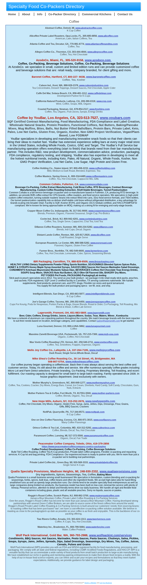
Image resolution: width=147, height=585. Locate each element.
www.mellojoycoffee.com (104, 350)
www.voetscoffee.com (106, 342)
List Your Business (106, 583)
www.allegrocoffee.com (100, 52)
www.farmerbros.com (96, 251)
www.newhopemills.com (100, 401)
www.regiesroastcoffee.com (104, 495)
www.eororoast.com (101, 243)
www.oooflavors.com (104, 420)
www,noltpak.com (95, 412)
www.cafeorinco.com (103, 427)
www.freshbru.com (99, 109)
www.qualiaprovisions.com (118, 471)
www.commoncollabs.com (94, 184)
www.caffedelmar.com (99, 93)
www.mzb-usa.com (108, 334)
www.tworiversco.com (99, 519)
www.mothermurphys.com (100, 382)
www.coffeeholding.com (102, 168)
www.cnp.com (104, 101)
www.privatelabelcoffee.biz (103, 462)
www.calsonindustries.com (93, 85)
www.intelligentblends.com (100, 294)
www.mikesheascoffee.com (82, 361)
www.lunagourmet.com (98, 326)
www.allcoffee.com (108, 36)
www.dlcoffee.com (100, 235)
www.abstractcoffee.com (88, 28)
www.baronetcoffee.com (101, 76)
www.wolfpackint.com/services (110, 535)
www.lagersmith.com (98, 313)
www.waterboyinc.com (98, 527)
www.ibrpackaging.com (101, 261)
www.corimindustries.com (93, 219)
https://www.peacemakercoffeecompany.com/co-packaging (74, 446)
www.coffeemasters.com (99, 176)
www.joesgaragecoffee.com (100, 301)
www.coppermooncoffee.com (104, 211)
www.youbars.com (115, 118)
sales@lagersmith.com (108, 321)
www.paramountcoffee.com (99, 435)
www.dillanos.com (103, 227)
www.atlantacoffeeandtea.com (101, 44)
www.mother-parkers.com (106, 393)
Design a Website (90, 583)
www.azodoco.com (98, 60)
